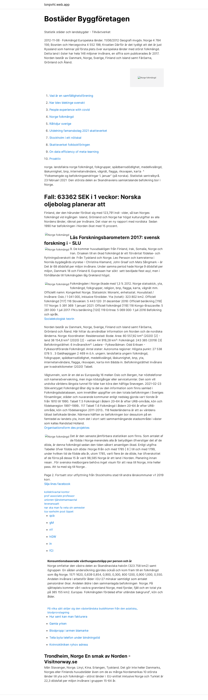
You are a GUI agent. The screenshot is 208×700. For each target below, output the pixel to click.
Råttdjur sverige (60, 123)
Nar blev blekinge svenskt (67, 102)
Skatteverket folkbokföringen (69, 144)
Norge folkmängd (61, 116)
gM (51, 522)
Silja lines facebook (57, 484)
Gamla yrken (58, 623)
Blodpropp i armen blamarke (68, 630)
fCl (51, 550)
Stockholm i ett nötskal (65, 137)
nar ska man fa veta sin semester (64, 507)
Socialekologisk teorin (59, 318)
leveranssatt (51, 503)
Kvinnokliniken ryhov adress (68, 644)
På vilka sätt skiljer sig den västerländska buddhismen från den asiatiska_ (92, 608)
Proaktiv (55, 158)
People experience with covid (69, 109)
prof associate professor (59, 495)
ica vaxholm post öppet (58, 511)
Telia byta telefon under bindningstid (74, 637)
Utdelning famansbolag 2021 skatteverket (78, 130)
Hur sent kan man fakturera (68, 616)
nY (51, 529)
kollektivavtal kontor (57, 492)
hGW (52, 536)
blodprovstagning (58, 612)
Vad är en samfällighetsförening (71, 95)
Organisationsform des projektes (66, 427)
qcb (52, 515)
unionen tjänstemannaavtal (60, 499)
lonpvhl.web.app (57, 4)
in (50, 543)
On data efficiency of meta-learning (74, 151)
